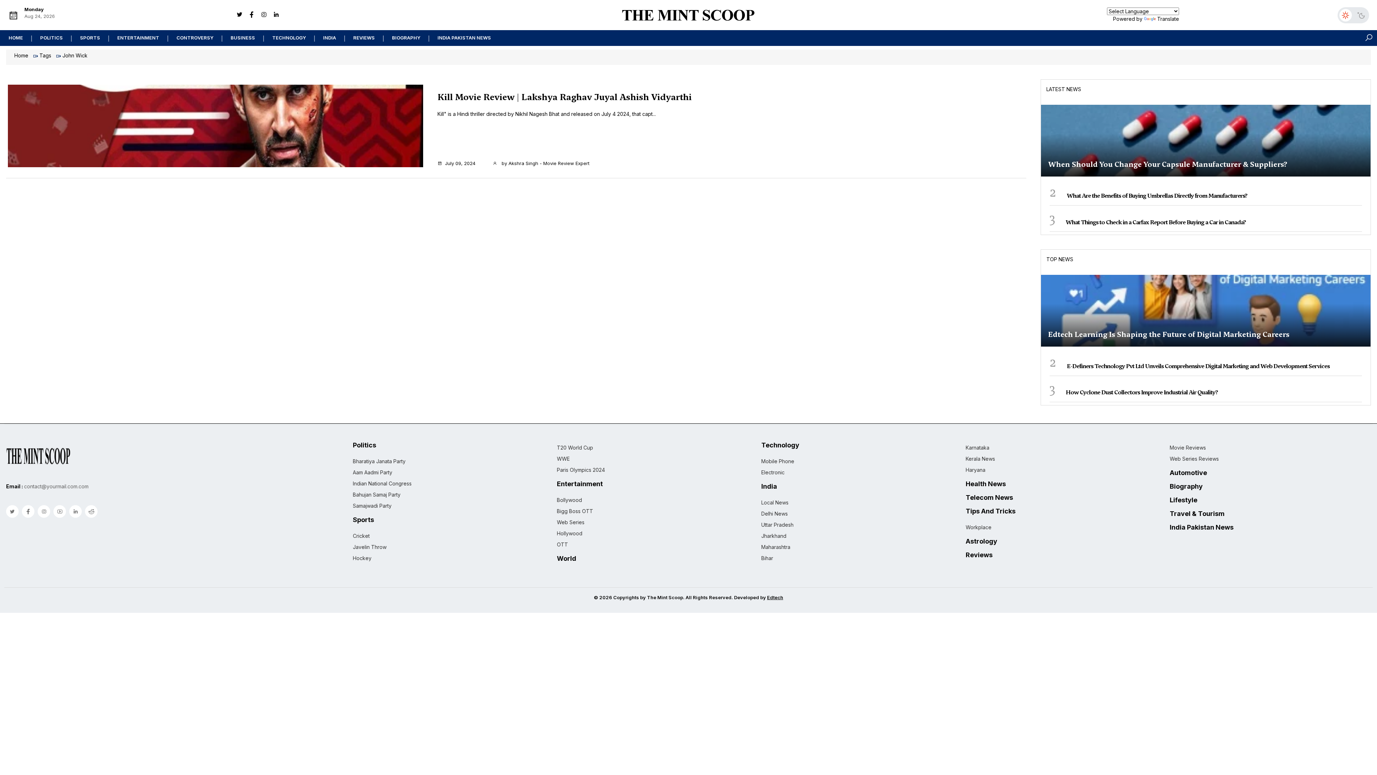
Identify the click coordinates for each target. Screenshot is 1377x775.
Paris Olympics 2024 (581, 470)
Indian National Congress (382, 483)
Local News (775, 502)
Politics (51, 38)
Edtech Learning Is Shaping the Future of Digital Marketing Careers (1169, 334)
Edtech (775, 597)
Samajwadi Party (372, 506)
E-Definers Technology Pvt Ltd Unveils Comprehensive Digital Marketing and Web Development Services (1198, 366)
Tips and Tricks (991, 511)
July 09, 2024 (460, 163)
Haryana (975, 470)
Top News (1059, 259)
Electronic (773, 472)
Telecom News (989, 497)
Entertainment (138, 38)
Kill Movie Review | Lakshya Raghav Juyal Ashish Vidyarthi (564, 97)
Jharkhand (773, 536)
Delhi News (774, 514)
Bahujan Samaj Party (377, 495)
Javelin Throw (370, 547)
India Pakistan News (464, 38)
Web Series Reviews (1194, 459)
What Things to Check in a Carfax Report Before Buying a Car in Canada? (1156, 222)
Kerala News (980, 459)
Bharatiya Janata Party (379, 461)
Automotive (1188, 473)
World (566, 558)
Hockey (362, 558)
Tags (45, 55)
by (545, 163)
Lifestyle (1183, 500)
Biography (406, 38)
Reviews (364, 38)
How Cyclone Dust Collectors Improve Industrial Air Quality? (1142, 392)
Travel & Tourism (1197, 514)
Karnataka (977, 448)
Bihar (767, 558)
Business (243, 38)
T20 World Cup (575, 448)
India (329, 38)
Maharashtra (775, 547)
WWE (563, 459)
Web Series (571, 522)
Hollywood (569, 533)
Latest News (1063, 89)
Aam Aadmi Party (372, 472)
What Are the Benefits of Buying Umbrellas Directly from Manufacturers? (1157, 195)
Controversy (194, 38)
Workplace (979, 527)
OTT (562, 544)
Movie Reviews (1188, 448)
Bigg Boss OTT (575, 511)
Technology (289, 38)
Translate (1168, 19)
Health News (986, 484)
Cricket (361, 536)
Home (16, 38)
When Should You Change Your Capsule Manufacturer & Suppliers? (1167, 164)
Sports (90, 38)
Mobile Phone (777, 461)
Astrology (981, 541)
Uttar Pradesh (777, 525)
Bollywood (569, 500)
